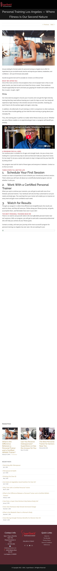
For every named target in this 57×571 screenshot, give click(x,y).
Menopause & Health (9, 471)
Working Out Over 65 (9, 476)
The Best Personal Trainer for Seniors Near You (46, 444)
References (47, 544)
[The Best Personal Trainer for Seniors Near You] (47, 428)
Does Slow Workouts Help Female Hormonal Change (19, 507)
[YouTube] (29, 545)
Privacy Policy (46, 540)
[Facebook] (25, 545)
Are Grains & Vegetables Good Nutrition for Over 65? (19, 482)
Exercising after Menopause (11, 465)
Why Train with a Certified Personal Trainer (16, 487)
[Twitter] (27, 545)
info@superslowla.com (10, 548)
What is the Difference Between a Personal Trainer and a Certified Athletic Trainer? (9, 447)
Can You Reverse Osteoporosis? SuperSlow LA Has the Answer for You (28, 445)
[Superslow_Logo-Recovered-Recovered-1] (6, 2)
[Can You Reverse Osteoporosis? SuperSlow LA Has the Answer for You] (28, 428)
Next (52, 24)
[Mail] (32, 545)
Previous (46, 24)
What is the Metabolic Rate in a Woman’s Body (17, 512)
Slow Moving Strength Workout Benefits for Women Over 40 (22, 518)
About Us (46, 536)
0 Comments (14, 454)
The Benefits (46, 538)
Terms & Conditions (47, 542)
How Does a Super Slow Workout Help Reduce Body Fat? (20, 501)
